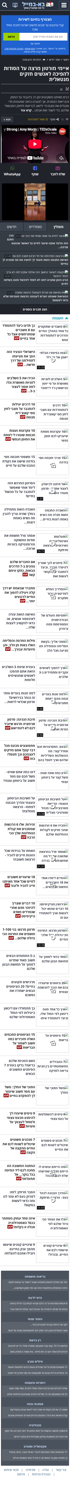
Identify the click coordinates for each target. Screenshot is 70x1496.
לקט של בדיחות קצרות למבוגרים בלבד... (49, 1324)
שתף (52, 119)
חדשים (11, 226)
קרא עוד (26, 110)
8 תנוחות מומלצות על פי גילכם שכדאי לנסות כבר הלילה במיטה (38, 1303)
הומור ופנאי (35, 1319)
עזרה (45, 1470)
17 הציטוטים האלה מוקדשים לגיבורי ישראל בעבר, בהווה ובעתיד (38, 1452)
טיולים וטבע (35, 1361)
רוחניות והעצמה (32, 59)
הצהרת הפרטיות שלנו (14, 48)
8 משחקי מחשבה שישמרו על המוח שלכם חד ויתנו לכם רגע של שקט (36, 1430)
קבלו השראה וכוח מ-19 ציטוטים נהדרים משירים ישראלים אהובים (37, 1415)
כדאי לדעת (35, 1298)
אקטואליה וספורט (35, 1446)
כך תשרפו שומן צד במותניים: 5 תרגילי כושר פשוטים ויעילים (40, 1458)
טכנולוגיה (35, 1425)
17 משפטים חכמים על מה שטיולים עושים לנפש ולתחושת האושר (37, 1367)
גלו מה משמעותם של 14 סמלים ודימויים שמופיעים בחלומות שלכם (37, 1394)
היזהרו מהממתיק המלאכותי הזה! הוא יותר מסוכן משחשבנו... (40, 1288)
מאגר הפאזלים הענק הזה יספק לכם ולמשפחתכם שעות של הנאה (37, 1330)
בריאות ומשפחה (35, 1276)
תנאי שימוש (30, 48)
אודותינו (30, 1470)
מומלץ (58, 226)
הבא (8, 119)
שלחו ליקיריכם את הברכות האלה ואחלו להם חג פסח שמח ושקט (38, 1388)
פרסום (21, 1474)
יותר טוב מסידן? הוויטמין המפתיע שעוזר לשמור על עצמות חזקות (38, 1282)
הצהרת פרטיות (41, 1474)
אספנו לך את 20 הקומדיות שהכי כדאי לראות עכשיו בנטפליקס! (38, 1409)
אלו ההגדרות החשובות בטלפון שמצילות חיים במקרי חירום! (40, 1436)
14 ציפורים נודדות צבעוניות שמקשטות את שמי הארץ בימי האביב (37, 1373)
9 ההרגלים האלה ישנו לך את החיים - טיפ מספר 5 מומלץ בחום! (38, 1351)
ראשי (66, 59)
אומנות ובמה (35, 1404)
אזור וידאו (54, 59)
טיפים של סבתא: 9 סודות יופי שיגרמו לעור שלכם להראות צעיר (38, 1309)
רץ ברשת (35, 1340)
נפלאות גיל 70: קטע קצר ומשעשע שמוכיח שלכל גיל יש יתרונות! (37, 1346)
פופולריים (35, 226)
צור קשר (61, 1470)
